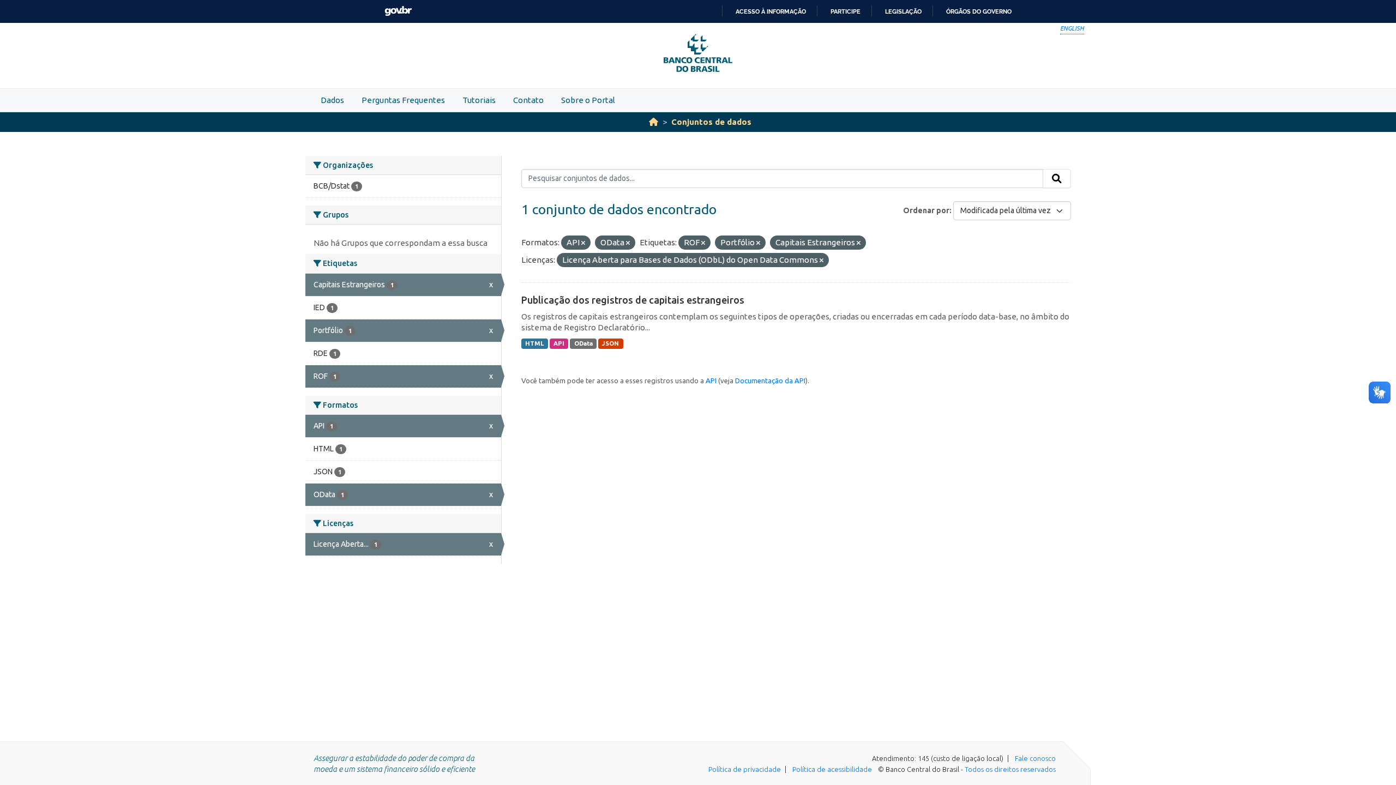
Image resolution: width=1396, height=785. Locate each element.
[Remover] (583, 243)
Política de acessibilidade (832, 769)
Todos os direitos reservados (1010, 769)
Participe (846, 11)
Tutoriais (479, 100)
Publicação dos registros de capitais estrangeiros (632, 299)
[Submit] (1057, 179)
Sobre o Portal (588, 100)
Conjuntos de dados (711, 121)
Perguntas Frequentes (403, 100)
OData (583, 343)
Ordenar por (926, 210)
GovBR (398, 11)
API (558, 343)
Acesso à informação (771, 11)
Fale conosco (1035, 758)
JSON (610, 343)
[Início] (653, 121)
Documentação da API (770, 380)
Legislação (903, 11)
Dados (332, 100)
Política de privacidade (744, 769)
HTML (534, 343)
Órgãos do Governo (979, 11)
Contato (528, 100)
